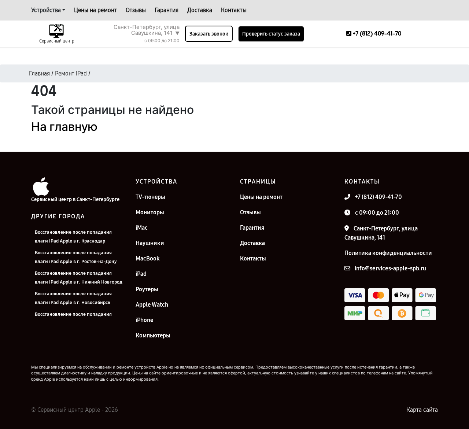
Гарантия (166, 10)
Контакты (234, 10)
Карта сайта (422, 409)
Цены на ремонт (95, 10)
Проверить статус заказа (271, 34)
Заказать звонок (208, 34)
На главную (64, 126)
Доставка (199, 10)
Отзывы (136, 10)
